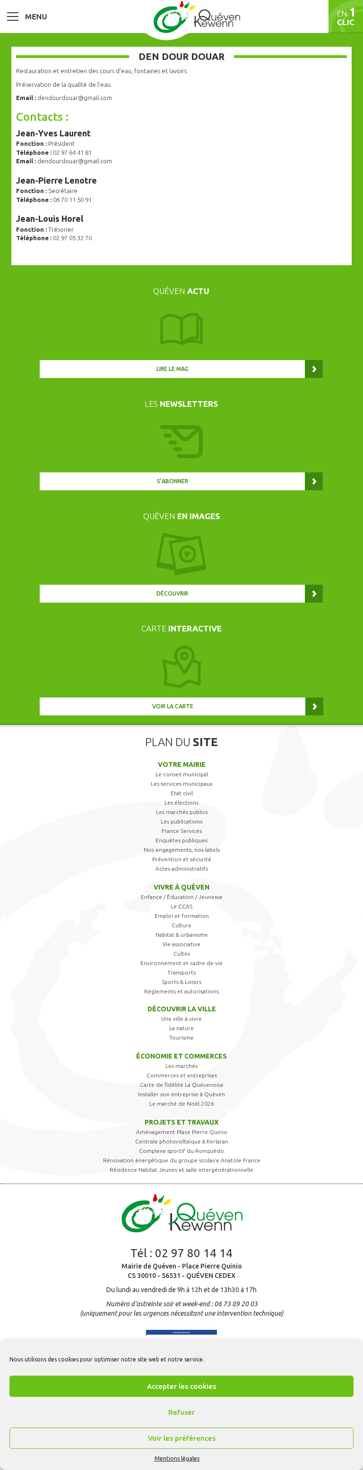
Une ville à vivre (181, 1019)
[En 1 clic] (345, 16)
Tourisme (181, 1037)
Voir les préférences (182, 1438)
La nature (181, 1028)
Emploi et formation (182, 916)
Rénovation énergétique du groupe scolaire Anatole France (181, 1160)
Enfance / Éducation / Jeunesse (182, 897)
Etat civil (182, 793)
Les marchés (181, 1066)
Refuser (181, 1412)
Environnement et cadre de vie (181, 963)
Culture (181, 925)
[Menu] (27, 16)
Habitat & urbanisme (182, 935)
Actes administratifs (182, 868)
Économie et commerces (181, 1056)
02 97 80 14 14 (194, 1253)
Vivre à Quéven (181, 887)
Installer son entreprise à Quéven (181, 1094)
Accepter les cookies (181, 1386)
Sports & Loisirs (181, 982)
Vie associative (181, 944)
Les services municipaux (182, 784)
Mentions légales (177, 1458)
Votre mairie (182, 764)
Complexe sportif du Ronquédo (181, 1151)
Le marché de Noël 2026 (181, 1103)
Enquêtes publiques (181, 840)
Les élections (181, 802)
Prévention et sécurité (181, 859)
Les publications (181, 821)
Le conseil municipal (182, 774)
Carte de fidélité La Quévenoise (182, 1085)
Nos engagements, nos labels (182, 850)
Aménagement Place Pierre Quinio (181, 1132)
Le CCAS (181, 906)
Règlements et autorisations (181, 991)
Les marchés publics (181, 812)
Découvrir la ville (181, 1009)
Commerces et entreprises (182, 1075)
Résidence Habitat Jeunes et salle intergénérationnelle (181, 1170)
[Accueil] (196, 16)
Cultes (181, 953)
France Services (182, 831)
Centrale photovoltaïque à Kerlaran (181, 1141)
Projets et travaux (181, 1122)
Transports (181, 972)
